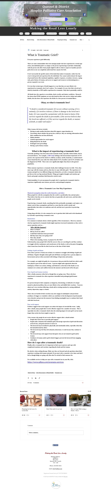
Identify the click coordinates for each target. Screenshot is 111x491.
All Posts (22, 39)
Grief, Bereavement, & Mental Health (45, 39)
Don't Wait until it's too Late (54, 409)
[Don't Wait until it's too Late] (55, 400)
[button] (89, 39)
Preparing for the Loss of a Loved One (29, 409)
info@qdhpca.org (57, 468)
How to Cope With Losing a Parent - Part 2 (78, 409)
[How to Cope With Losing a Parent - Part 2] (80, 400)
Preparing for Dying (62, 39)
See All (89, 391)
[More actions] (82, 50)
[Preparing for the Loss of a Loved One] (31, 400)
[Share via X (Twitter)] (32, 378)
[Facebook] (84, 14)
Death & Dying (30, 39)
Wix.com (65, 476)
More (81, 39)
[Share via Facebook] (28, 378)
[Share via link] (39, 378)
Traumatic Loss (73, 39)
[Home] (26, 14)
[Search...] (66, 19)
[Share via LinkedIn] (35, 378)
